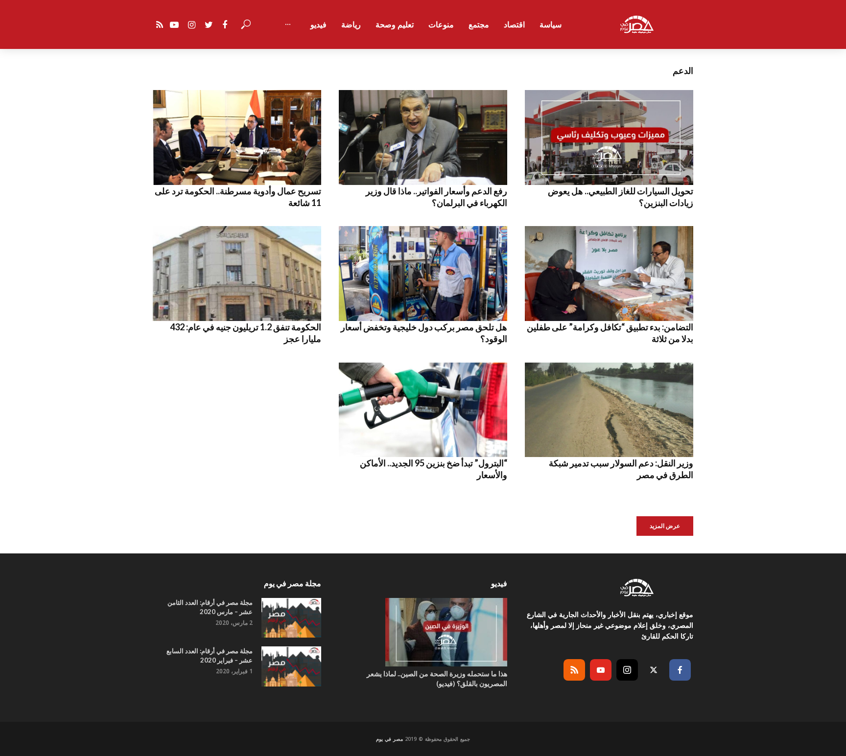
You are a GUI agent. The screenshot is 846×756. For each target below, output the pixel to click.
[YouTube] (600, 670)
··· (288, 24)
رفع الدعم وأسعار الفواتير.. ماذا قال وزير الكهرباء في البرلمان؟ (436, 196)
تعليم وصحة (395, 24)
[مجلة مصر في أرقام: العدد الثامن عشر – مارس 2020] (291, 618)
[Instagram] (627, 670)
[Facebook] (680, 670)
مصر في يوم (389, 738)
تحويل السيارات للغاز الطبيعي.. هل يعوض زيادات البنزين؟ (620, 196)
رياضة (351, 24)
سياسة (551, 24)
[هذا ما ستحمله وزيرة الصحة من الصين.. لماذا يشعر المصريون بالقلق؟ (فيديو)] (423, 632)
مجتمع (479, 24)
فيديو (318, 24)
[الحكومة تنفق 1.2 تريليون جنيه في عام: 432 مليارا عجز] (237, 273)
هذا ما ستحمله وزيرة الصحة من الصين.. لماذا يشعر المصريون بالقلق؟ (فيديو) (437, 678)
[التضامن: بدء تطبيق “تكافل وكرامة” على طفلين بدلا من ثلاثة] (609, 273)
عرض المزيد (665, 526)
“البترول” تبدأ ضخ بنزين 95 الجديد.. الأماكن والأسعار (433, 469)
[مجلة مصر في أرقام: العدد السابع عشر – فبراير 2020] (291, 666)
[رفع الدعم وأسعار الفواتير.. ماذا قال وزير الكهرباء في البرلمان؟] (423, 137)
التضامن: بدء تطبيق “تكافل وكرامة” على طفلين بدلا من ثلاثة (610, 332)
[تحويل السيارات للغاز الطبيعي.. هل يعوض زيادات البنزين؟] (609, 137)
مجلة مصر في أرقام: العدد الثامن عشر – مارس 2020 (210, 607)
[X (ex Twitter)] (653, 670)
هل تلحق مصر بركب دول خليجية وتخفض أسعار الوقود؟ (424, 332)
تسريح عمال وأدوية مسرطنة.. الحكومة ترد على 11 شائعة (238, 196)
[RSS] (574, 670)
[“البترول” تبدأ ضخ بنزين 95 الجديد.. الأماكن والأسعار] (423, 410)
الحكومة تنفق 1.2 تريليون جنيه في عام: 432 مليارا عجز (245, 332)
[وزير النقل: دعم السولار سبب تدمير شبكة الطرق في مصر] (609, 410)
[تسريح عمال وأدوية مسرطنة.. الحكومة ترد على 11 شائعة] (237, 137)
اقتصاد (514, 24)
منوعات (441, 24)
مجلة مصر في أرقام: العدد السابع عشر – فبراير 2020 (209, 655)
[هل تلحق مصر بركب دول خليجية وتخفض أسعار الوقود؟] (423, 273)
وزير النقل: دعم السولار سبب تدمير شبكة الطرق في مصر (621, 469)
